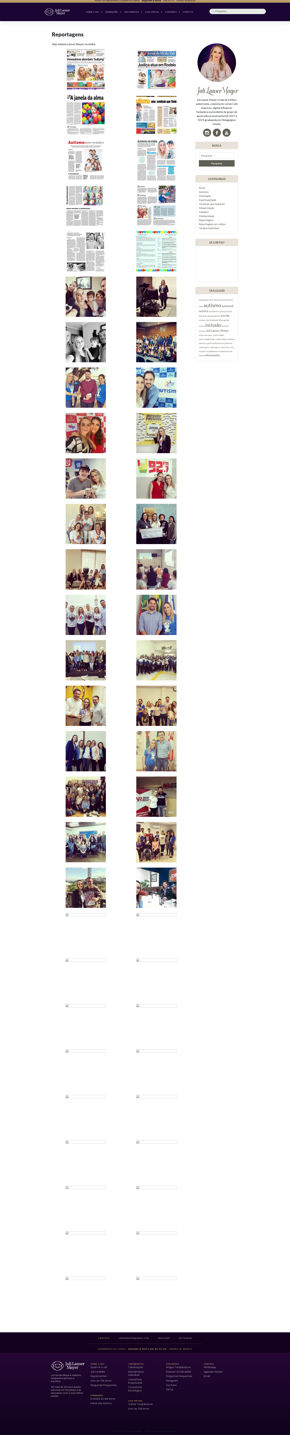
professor (228, 343)
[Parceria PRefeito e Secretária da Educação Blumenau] (86, 1297)
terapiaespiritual (225, 351)
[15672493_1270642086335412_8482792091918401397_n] (86, 297)
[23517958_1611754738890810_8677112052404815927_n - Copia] (86, 979)
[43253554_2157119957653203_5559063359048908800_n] (86, 524)
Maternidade (206, 207)
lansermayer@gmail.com (134, 1338)
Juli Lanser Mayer (217, 330)
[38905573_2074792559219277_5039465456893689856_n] (86, 115)
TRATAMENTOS (131, 12)
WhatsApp (164, 1338)
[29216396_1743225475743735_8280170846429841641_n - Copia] (156, 1069)
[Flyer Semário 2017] (156, 251)
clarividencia (213, 311)
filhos (221, 320)
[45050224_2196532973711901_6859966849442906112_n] (156, 433)
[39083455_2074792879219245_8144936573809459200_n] (86, 251)
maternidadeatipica (207, 339)
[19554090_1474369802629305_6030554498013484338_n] (156, 1024)
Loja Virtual (152, 12)
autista (203, 311)
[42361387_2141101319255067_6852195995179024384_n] (156, 1115)
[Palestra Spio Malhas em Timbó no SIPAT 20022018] (156, 569)
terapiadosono (211, 351)
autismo (212, 305)
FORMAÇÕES (111, 12)
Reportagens (206, 220)
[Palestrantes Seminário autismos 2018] (156, 933)
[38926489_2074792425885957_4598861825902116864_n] (156, 160)
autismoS (227, 306)
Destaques (205, 195)
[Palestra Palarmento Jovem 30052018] (156, 342)
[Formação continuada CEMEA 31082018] (86, 660)
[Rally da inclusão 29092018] (86, 615)
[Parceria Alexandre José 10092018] (86, 888)
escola (225, 315)
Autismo (204, 191)
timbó (201, 355)
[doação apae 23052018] (156, 524)
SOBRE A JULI (92, 12)
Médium (204, 212)
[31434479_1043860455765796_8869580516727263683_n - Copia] (156, 1251)
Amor (202, 187)
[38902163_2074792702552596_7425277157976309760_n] (156, 115)
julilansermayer (205, 335)
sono (232, 347)
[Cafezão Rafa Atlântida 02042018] (86, 478)
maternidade (218, 335)
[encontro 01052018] (156, 842)
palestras (203, 343)
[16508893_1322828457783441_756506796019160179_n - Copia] (86, 342)
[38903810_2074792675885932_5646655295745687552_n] (86, 160)
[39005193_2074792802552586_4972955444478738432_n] (156, 206)
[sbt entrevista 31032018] (86, 387)
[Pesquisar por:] (217, 155)
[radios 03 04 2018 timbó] (86, 1206)
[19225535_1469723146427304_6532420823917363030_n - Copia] (156, 706)
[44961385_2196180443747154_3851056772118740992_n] (156, 297)
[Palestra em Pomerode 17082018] (86, 751)
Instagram (185, 1338)
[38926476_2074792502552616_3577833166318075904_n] (86, 69)
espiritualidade (211, 320)
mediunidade (221, 339)
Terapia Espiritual (209, 228)
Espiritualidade (207, 199)
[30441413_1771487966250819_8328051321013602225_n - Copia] (86, 1115)
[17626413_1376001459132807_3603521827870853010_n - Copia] (156, 751)
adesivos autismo (221, 300)
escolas (202, 320)
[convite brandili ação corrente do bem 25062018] (86, 433)
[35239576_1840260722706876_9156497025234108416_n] (156, 387)
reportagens (214, 347)
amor (201, 306)
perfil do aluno (218, 343)
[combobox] (237, 11)
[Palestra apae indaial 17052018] (86, 842)
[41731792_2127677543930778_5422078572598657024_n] (156, 888)
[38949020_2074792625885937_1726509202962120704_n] (86, 206)
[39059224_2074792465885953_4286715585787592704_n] (156, 69)
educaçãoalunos (214, 316)
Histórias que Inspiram (212, 203)
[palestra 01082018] (156, 660)
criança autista (226, 311)
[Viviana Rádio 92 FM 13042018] (156, 478)
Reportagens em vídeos (212, 224)
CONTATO (188, 12)
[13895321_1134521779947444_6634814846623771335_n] (86, 1024)
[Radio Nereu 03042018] (156, 797)
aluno (230, 300)
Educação (203, 316)
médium (231, 339)
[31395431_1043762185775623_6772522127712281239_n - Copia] (156, 1160)
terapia (202, 351)
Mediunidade (206, 216)
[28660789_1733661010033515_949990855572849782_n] (156, 1206)
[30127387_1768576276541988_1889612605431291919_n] (86, 1160)
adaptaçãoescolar (206, 300)
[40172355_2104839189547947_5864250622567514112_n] (86, 1251)
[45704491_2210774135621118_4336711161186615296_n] (86, 569)
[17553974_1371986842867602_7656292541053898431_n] (156, 615)
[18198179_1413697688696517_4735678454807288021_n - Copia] (86, 933)
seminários (225, 347)
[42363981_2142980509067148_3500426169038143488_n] (86, 1069)
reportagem (204, 347)
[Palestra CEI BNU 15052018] (86, 797)
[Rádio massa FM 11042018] (86, 706)
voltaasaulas (212, 355)
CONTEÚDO (171, 12)
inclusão (213, 325)
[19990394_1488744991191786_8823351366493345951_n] (156, 1297)
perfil (209, 343)
